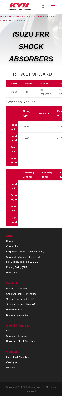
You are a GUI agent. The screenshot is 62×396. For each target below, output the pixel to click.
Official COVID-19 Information (22, 262)
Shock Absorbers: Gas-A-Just (22, 304)
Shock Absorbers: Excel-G (20, 299)
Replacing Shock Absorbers (21, 341)
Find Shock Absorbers (18, 357)
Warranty (11, 367)
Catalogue (11, 362)
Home (3, 16)
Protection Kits (14, 309)
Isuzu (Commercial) (39, 16)
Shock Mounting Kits (17, 314)
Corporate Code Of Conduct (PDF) (25, 251)
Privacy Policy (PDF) (17, 267)
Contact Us (12, 246)
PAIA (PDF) (12, 272)
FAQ (8, 330)
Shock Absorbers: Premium (21, 293)
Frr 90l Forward (17, 16)
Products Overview (16, 288)
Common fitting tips (16, 336)
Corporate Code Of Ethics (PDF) (24, 256)
